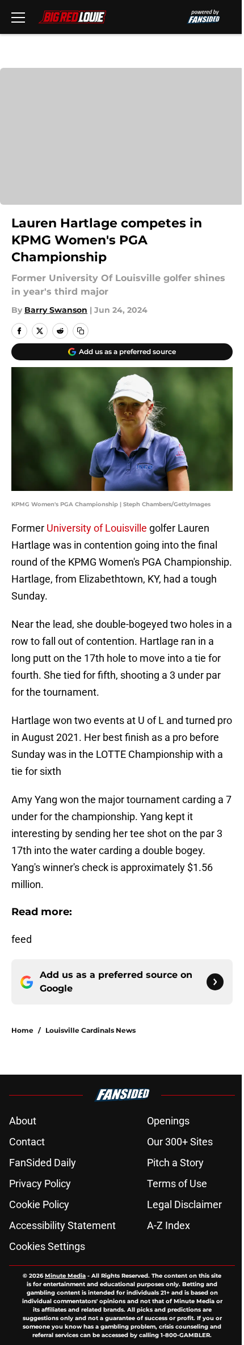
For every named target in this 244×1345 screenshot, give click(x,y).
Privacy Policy (40, 1183)
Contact (27, 1142)
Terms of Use (177, 1183)
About (22, 1121)
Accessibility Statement (62, 1225)
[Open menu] (18, 17)
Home (22, 1030)
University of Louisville (97, 528)
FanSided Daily (42, 1163)
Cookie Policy (39, 1204)
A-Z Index (168, 1225)
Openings (168, 1121)
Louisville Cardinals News (90, 1030)
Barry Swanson (55, 310)
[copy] (81, 331)
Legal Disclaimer (184, 1204)
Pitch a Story (175, 1163)
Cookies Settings (47, 1246)
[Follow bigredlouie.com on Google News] (215, 981)
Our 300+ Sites (180, 1142)
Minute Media (65, 1275)
